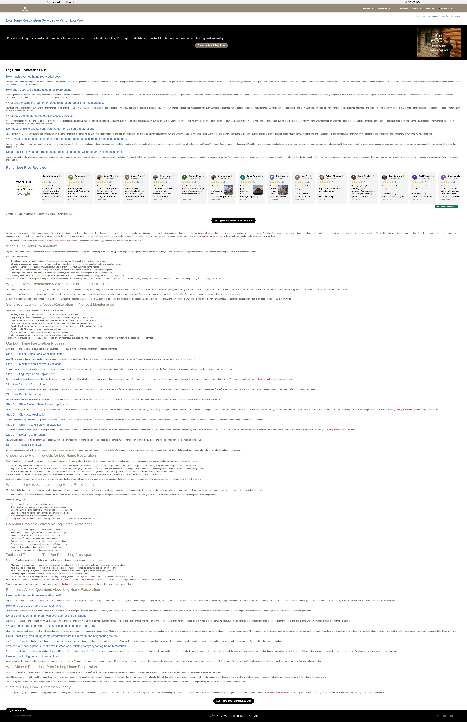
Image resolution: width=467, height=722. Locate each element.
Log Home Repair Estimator (62, 241)
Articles (430, 8)
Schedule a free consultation (211, 236)
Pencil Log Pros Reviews (26, 167)
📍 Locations (401, 8)
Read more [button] (61, 200)
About (415, 8)
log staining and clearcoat (403, 409)
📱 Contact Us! (445, 8)
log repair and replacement (269, 379)
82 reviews (28, 189)
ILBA (46, 474)
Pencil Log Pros (423, 16)
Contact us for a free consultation (279, 692)
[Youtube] (451, 715)
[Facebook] (444, 715)
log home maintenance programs (76, 584)
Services (382, 8)
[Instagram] (437, 715)
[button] (459, 188)
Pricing (366, 8)
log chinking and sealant (340, 430)
